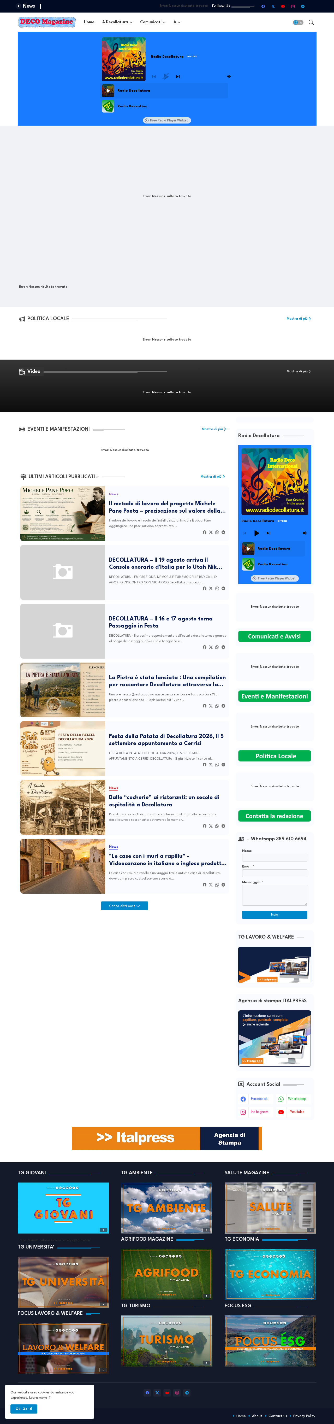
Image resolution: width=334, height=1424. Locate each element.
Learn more (38, 1397)
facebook (259, 1099)
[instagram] (293, 6)
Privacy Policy (304, 1416)
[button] (298, 22)
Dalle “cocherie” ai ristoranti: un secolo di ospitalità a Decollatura (164, 801)
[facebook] (263, 6)
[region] (166, 98)
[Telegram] (223, 532)
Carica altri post (122, 906)
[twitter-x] (273, 6)
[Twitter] (211, 532)
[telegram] (303, 6)
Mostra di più (297, 318)
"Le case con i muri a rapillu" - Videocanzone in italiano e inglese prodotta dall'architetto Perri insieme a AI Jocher (167, 860)
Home (89, 22)
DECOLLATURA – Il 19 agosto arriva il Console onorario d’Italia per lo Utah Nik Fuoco (163, 564)
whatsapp (297, 1099)
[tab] (89, 22)
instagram (259, 1112)
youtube (297, 1112)
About (257, 1416)
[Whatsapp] (217, 532)
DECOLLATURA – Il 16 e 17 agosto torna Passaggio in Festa (161, 622)
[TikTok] (313, 6)
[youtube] (283, 6)
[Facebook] (204, 532)
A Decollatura (115, 22)
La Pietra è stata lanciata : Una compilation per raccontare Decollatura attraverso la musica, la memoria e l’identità (167, 682)
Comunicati (151, 22)
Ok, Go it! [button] (24, 1409)
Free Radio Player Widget (169, 120)
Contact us (278, 1416)
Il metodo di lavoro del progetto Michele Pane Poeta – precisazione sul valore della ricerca (164, 508)
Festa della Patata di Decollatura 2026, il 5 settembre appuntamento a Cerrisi (166, 740)
